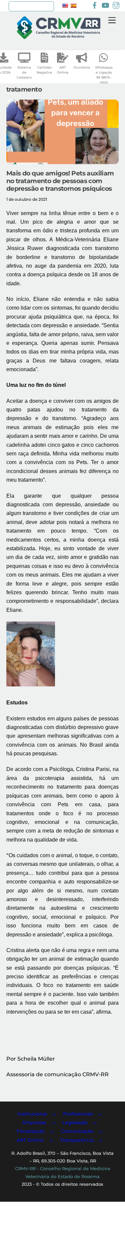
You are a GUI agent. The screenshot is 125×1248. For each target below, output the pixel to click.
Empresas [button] (34, 1122)
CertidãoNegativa (44, 70)
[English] (65, 5)
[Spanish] (73, 5)
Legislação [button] (75, 1122)
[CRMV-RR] (58, 36)
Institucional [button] (32, 1114)
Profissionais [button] (78, 1114)
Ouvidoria (81, 67)
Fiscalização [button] (31, 1131)
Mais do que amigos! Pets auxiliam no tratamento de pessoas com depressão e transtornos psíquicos (60, 180)
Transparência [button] (77, 1140)
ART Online (62, 70)
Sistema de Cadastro (24, 72)
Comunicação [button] (77, 1131)
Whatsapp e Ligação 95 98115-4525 (104, 75)
